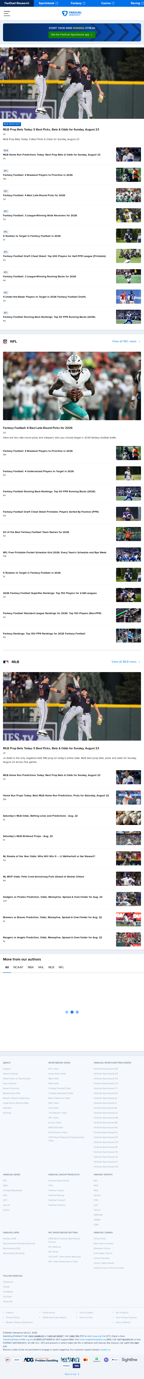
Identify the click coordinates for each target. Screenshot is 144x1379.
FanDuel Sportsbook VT (106, 1162)
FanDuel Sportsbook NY (106, 1137)
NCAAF (18, 967)
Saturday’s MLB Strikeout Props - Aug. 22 (28, 836)
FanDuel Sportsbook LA (106, 1113)
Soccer (6, 1205)
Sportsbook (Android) (13, 1253)
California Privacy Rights (54, 1317)
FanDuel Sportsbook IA (105, 1098)
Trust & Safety (86, 1313)
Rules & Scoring (11, 1088)
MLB (51, 967)
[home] (72, 13)
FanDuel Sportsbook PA (106, 1147)
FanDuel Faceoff (56, 1200)
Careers (10, 1313)
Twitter (6, 1287)
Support (7, 1069)
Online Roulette (102, 1258)
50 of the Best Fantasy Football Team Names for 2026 (36, 532)
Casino (106, 3)
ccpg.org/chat (99, 1336)
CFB (96, 1200)
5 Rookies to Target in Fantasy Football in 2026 (32, 236)
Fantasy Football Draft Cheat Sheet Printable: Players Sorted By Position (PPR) (51, 512)
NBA (31, 967)
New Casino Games (104, 1244)
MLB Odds (53, 1083)
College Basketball (12, 1190)
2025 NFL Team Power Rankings (64, 1257)
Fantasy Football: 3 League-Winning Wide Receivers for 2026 (40, 215)
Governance (49, 1313)
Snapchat (7, 1301)
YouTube (7, 1297)
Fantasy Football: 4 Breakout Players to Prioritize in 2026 (38, 175)
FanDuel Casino (56, 1190)
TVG (50, 1186)
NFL (61, 967)
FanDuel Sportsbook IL (105, 1103)
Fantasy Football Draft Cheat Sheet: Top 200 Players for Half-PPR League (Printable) (54, 256)
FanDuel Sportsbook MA (106, 1118)
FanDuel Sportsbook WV (106, 1167)
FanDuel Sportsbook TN (106, 1152)
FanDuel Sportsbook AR (106, 1069)
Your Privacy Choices (126, 1317)
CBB (96, 1225)
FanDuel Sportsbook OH (106, 1142)
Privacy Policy (13, 1317)
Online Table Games (104, 1263)
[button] (72, 34)
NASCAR (98, 1215)
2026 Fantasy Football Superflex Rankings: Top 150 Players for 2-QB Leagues (50, 593)
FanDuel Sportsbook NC (106, 1128)
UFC (5, 1200)
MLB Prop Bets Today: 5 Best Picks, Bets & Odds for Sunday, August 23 (51, 129)
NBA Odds (53, 1079)
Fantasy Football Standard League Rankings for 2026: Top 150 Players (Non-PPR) (52, 613)
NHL (41, 967)
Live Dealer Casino (103, 1253)
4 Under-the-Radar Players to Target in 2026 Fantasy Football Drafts (44, 297)
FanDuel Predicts (57, 1205)
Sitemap (7, 1113)
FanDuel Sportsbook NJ (106, 1132)
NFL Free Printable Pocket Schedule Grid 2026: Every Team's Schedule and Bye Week (54, 552)
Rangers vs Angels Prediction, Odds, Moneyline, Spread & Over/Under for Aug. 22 (52, 937)
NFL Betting (54, 1247)
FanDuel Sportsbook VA (106, 1157)
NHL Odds (53, 1103)
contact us (105, 1350)
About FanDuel (10, 1074)
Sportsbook (46, 3)
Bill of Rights (122, 1313)
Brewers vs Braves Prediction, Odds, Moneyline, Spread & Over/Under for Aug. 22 (52, 917)
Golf (96, 1205)
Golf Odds (53, 1108)
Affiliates (7, 1108)
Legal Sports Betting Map (15, 1103)
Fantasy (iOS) (9, 1239)
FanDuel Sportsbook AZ (106, 1074)
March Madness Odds (59, 1098)
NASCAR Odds (55, 1128)
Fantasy (76, 3)
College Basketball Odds (60, 1093)
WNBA (97, 1220)
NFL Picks (53, 1252)
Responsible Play (11, 1093)
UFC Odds (53, 1118)
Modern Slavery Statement (16, 1098)
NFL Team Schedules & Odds (63, 1262)
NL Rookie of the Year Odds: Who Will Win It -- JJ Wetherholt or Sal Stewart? (49, 856)
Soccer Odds (54, 1123)
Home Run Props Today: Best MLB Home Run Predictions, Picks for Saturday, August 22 (56, 795)
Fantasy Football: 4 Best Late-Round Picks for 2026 (34, 195)
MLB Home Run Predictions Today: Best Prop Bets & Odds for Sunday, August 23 (51, 154)
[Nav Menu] (7, 13)
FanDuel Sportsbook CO (106, 1083)
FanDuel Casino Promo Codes (109, 1268)
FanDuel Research (16, 3)
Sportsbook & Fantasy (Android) (19, 1244)
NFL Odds (53, 1069)
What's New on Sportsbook (16, 1079)
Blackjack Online (102, 1248)
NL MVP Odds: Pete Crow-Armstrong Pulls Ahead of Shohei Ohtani (43, 876)
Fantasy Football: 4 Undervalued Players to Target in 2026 (38, 471)
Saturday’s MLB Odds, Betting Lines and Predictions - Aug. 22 (40, 816)
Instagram (8, 1292)
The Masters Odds (57, 1113)
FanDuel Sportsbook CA (106, 1079)
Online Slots (100, 1239)
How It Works (9, 1083)
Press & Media (123, 1322)
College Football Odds (59, 1088)
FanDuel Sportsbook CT (106, 1088)
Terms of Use (86, 1317)
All (7, 967)
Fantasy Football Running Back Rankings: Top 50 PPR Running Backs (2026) (49, 317)
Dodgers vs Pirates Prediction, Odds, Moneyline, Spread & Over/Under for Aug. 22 (52, 897)
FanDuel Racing (56, 1195)
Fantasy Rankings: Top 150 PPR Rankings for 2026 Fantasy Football (44, 633)
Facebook (8, 1282)
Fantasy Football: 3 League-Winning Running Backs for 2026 (39, 276)
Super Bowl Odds (57, 1074)
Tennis (97, 1210)
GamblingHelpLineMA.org (16, 1340)
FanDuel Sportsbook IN (105, 1108)
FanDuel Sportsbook (58, 1181)
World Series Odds (57, 1132)
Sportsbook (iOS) (11, 1248)
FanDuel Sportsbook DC (106, 1093)
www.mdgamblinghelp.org (93, 1340)
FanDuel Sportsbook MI (105, 1123)
